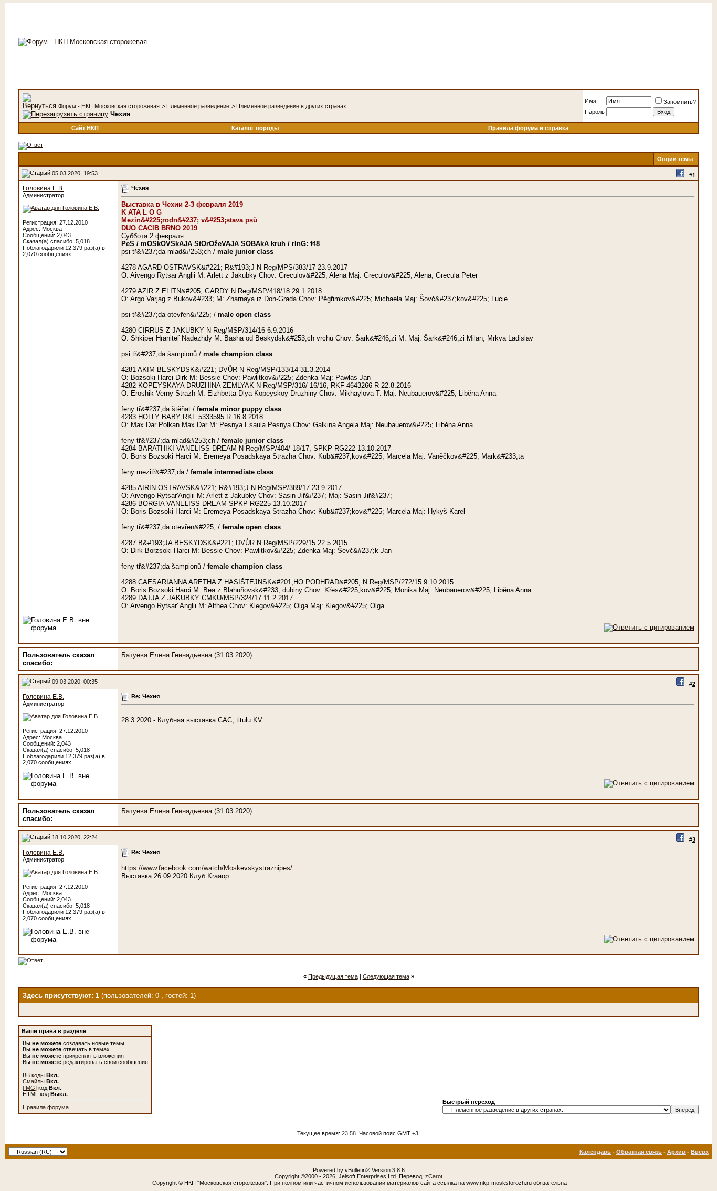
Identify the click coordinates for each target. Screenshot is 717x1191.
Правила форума (46, 1107)
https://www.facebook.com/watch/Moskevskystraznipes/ (206, 868)
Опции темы (675, 159)
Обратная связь (639, 1152)
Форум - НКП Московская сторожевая (109, 106)
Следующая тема (386, 976)
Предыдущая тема (333, 976)
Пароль (595, 112)
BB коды (34, 1075)
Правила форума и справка (528, 128)
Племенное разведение (197, 106)
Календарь (595, 1152)
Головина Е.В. (43, 188)
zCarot (433, 1176)
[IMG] (30, 1087)
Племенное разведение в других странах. (292, 106)
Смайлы (34, 1081)
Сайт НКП (85, 128)
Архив (676, 1152)
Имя (590, 101)
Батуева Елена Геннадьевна (166, 655)
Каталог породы (255, 128)
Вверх (700, 1152)
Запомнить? (679, 102)
